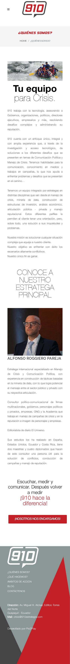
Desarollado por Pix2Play (21, 628)
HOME (23, 40)
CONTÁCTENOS (16, 591)
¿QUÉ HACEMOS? (17, 576)
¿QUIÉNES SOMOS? (18, 572)
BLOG (10, 586)
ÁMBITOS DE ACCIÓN (19, 581)
